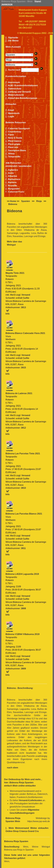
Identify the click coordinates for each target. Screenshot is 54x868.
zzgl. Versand (23, 295)
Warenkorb (14, 113)
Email (11, 110)
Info (8, 314)
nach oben (12, 767)
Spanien (25, 201)
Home (13, 201)
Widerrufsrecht (16, 95)
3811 (23, 548)
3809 (23, 668)
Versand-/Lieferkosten (30, 800)
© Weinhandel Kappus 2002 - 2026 (35, 33)
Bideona (12, 204)
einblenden (11, 166)
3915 (23, 367)
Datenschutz (14, 88)
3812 (23, 428)
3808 (23, 608)
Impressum (14, 82)
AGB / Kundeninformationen (23, 85)
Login (11, 116)
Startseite (13, 37)
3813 (23, 307)
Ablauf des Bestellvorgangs (22, 98)
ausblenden (25, 166)
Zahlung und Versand (19, 92)
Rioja (39, 201)
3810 (23, 488)
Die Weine (13, 40)
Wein (27, 779)
